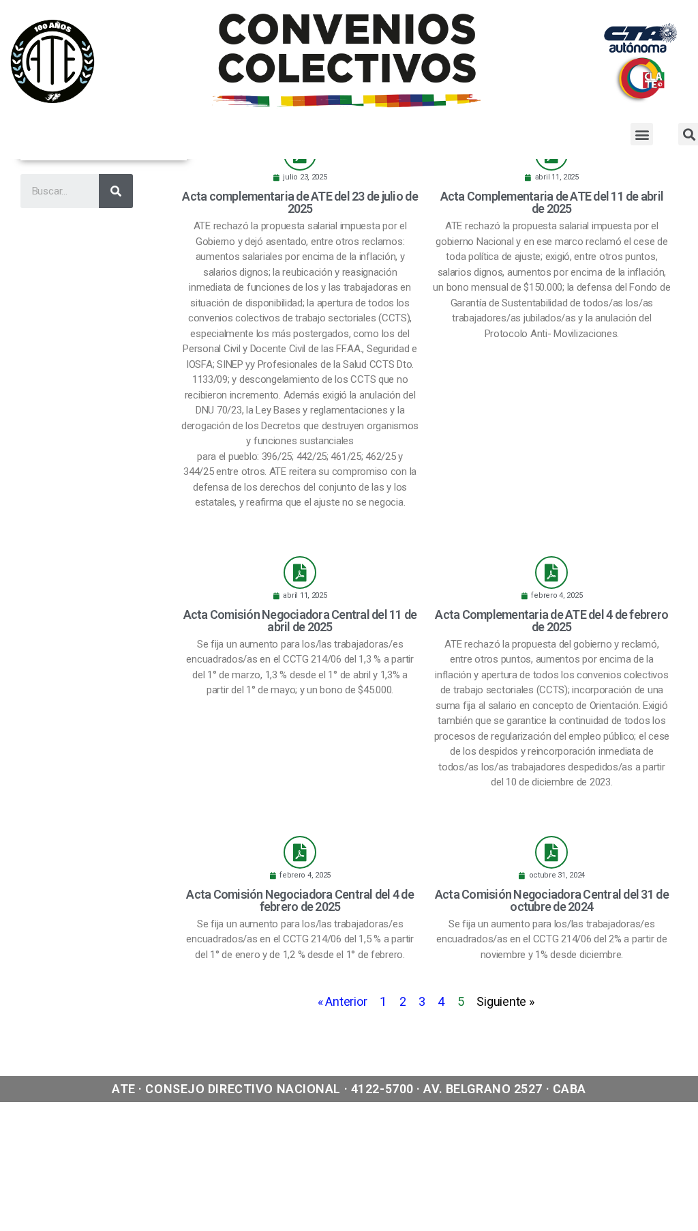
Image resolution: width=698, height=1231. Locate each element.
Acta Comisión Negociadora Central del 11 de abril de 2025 (300, 620)
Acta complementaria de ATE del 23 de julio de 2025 (299, 202)
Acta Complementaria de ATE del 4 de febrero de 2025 (551, 620)
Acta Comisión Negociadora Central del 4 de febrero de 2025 (300, 900)
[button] (642, 134)
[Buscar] (116, 191)
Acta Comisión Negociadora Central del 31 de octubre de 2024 (552, 900)
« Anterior (342, 1001)
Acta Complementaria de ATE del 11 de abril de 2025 (552, 202)
